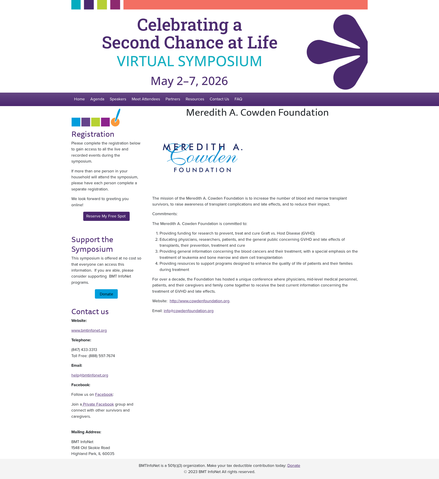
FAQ (238, 99)
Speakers (118, 99)
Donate (106, 294)
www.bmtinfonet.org (89, 330)
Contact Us (219, 99)
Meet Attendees (146, 99)
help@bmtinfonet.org (89, 375)
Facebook (104, 394)
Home (79, 99)
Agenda (97, 99)
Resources (195, 99)
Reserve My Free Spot (106, 216)
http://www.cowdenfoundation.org (199, 301)
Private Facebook (98, 404)
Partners (173, 99)
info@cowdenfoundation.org (189, 310)
